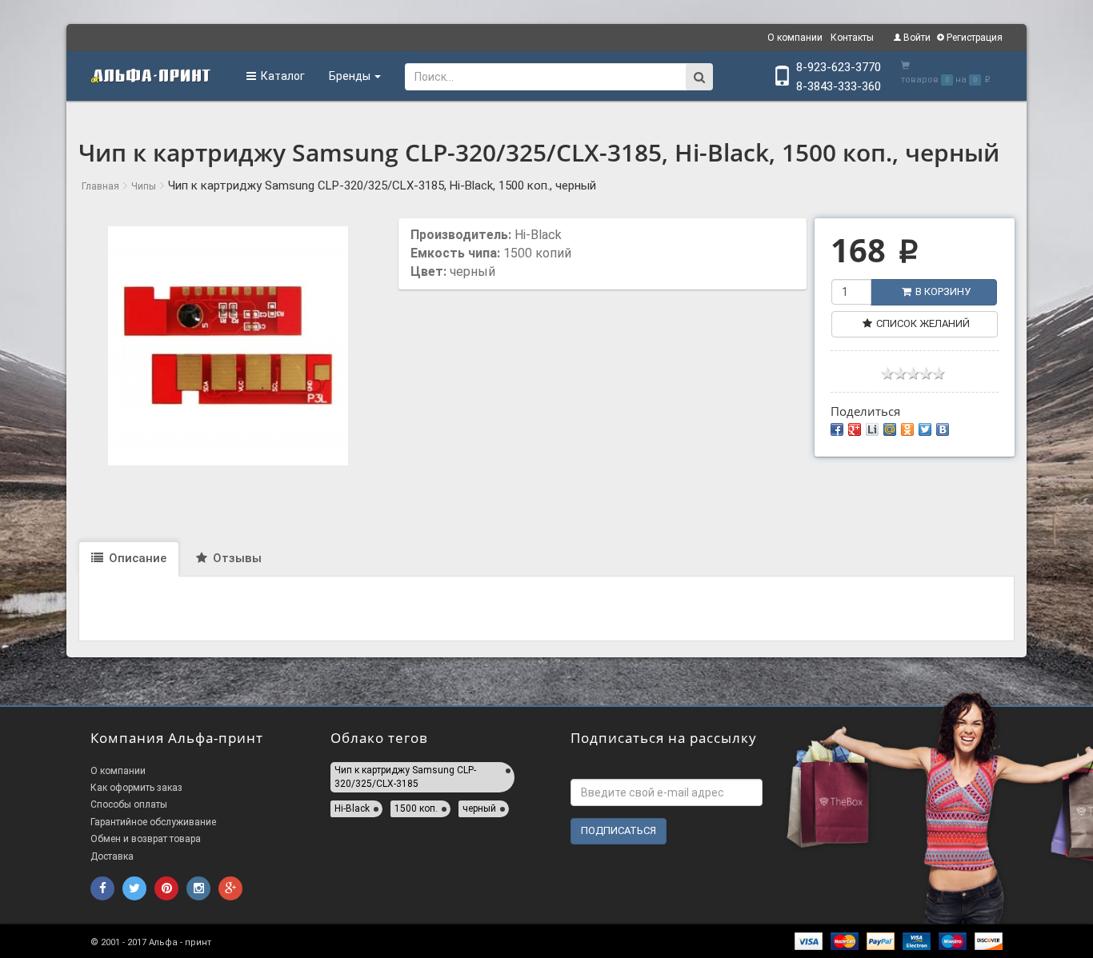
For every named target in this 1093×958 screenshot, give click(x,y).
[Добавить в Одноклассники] (907, 429)
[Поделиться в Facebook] (837, 429)
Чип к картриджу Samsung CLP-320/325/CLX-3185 (405, 776)
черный (479, 808)
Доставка (112, 856)
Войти (916, 37)
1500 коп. (416, 808)
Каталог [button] (280, 76)
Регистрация (973, 37)
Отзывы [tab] (236, 558)
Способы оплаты (128, 804)
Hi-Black (352, 808)
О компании (795, 37)
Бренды (351, 76)
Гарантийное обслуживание (153, 822)
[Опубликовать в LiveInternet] (872, 429)
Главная (100, 186)
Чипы (143, 186)
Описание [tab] (136, 558)
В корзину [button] (943, 291)
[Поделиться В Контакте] (942, 429)
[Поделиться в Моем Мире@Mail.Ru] (889, 429)
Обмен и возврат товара (145, 838)
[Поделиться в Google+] (854, 429)
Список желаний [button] (923, 323)
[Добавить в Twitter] (925, 429)
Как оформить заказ (136, 787)
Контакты (852, 37)
